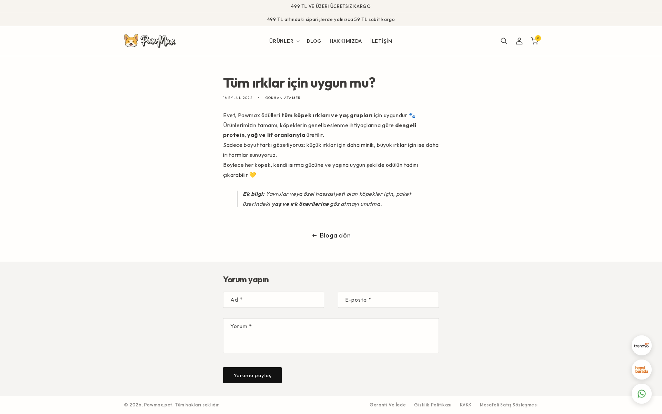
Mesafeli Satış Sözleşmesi (509, 404)
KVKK (466, 404)
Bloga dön (335, 235)
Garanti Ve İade (388, 404)
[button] (284, 41)
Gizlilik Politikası (432, 404)
